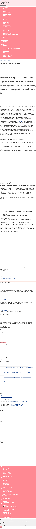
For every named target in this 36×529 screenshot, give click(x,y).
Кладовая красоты (7, 519)
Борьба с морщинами (7, 27)
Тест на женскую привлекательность (9, 395)
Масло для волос (6, 9)
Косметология (6, 51)
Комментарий (3, 337)
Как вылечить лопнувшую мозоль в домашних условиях (16, 362)
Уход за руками (4, 36)
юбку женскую (19, 121)
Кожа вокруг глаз (6, 25)
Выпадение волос (6, 12)
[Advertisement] (18, 71)
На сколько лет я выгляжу (6, 397)
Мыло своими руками (7, 31)
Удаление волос (6, 11)
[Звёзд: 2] (15, 268)
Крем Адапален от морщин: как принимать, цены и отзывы (17, 372)
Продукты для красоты (8, 33)
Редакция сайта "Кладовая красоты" (7, 278)
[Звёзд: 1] (11, 268)
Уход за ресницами (7, 26)
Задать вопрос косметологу (5, 2)
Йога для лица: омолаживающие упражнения (17, 401)
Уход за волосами (5, 7)
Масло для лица (6, 20)
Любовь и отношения (7, 56)
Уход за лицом (4, 18)
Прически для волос (7, 14)
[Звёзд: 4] (23, 268)
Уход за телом (4, 29)
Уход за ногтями (6, 38)
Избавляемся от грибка (9, 49)
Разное (2, 44)
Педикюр (5, 41)
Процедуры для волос (7, 16)
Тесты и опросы (6, 52)
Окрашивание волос (7, 15)
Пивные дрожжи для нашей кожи (16, 404)
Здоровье (5, 45)
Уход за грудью (6, 30)
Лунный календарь (7, 53)
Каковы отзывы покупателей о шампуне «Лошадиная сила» (21, 402)
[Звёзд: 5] (26, 268)
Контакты (2, 3)
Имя (1, 329)
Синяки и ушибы (6, 22)
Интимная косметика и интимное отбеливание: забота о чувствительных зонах (17, 300)
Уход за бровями (6, 23)
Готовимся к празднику (7, 57)
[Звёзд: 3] (19, 268)
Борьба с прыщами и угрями (10, 46)
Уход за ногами (4, 40)
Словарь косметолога (7, 55)
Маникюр (5, 37)
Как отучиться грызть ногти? (16, 405)
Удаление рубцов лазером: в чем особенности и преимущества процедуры (16, 322)
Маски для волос (6, 8)
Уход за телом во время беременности (11, 34)
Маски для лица (6, 19)
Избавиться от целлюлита (8, 42)
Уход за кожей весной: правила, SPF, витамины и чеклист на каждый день (16, 290)
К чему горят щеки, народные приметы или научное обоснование (18, 367)
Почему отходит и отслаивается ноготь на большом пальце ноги (18, 381)
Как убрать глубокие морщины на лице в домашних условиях (17, 377)
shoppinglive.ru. (29, 107)
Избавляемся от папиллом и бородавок (12, 48)
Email (1, 332)
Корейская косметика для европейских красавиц (10, 311)
